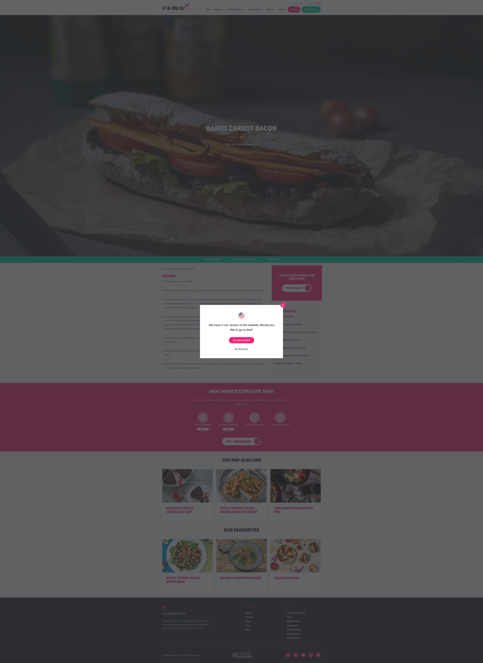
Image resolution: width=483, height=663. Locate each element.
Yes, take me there (241, 340)
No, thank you (241, 349)
